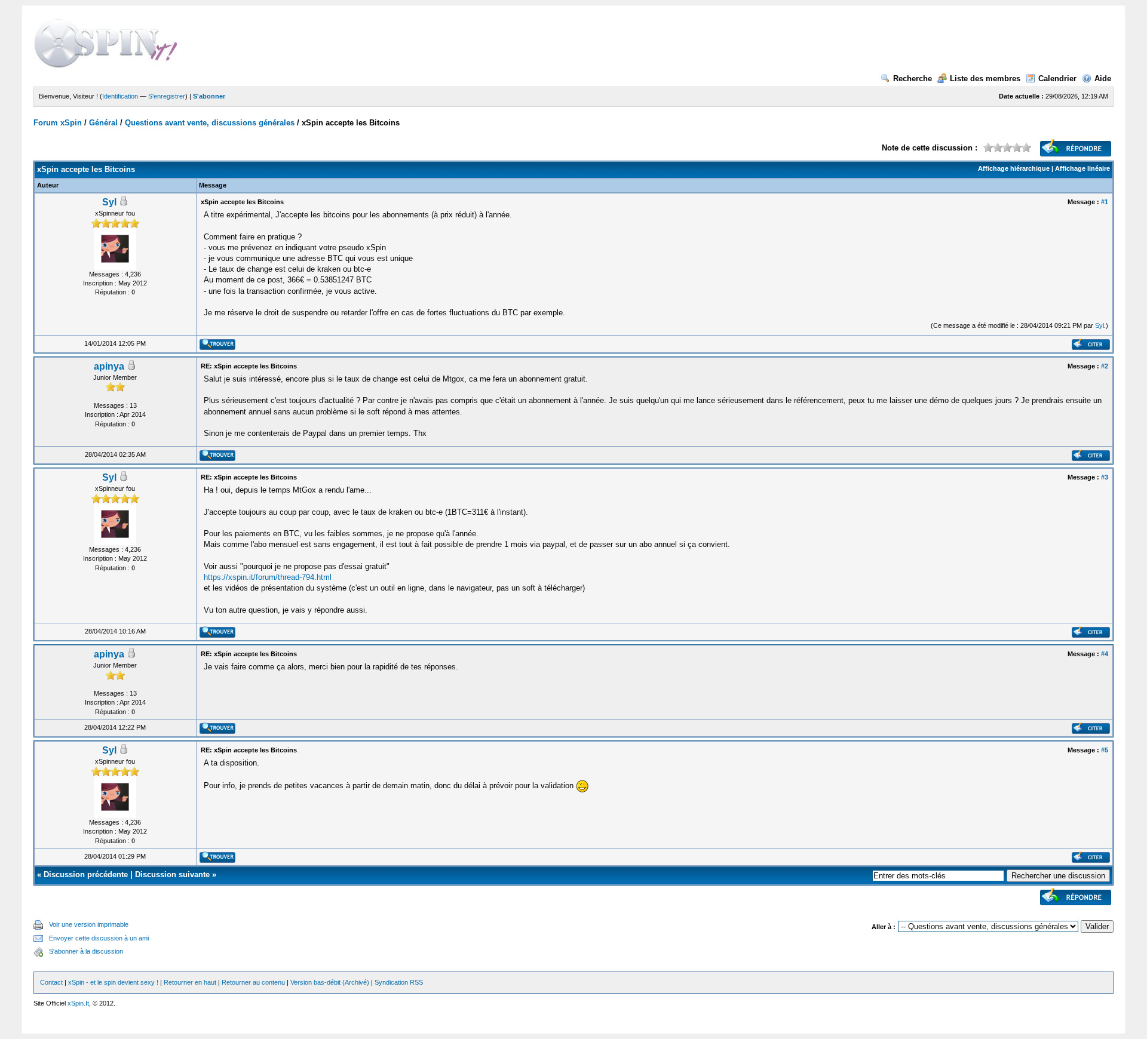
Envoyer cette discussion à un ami (99, 938)
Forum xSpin (57, 122)
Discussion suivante (172, 874)
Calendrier (1057, 78)
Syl (109, 202)
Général (103, 122)
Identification (120, 96)
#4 (1104, 653)
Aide (1102, 78)
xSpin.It (78, 1003)
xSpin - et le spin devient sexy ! (113, 982)
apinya (109, 366)
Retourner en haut (190, 982)
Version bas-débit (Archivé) (329, 982)
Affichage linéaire (1082, 168)
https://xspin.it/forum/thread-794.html (268, 577)
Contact (51, 982)
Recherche (912, 78)
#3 (1104, 477)
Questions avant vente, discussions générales (210, 122)
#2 (1104, 366)
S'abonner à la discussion (86, 951)
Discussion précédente (86, 874)
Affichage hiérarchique (1014, 168)
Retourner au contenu (253, 982)
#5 (1104, 750)
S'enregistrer (166, 96)
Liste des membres (985, 78)
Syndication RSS (399, 982)
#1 (1104, 201)
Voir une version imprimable (88, 924)
